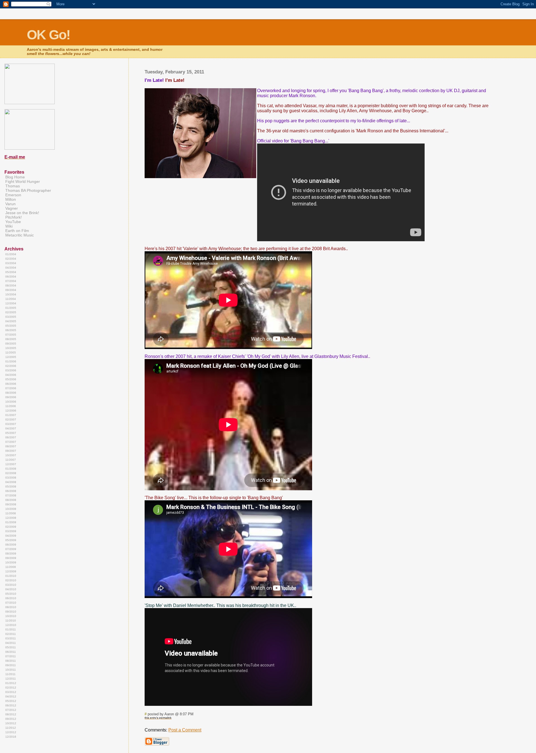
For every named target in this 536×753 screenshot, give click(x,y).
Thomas (12, 186)
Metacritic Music (19, 235)
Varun (10, 204)
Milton (10, 199)
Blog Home (15, 177)
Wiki (9, 226)
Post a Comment (184, 730)
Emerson (13, 195)
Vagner (11, 208)
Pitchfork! (13, 217)
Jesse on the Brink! (22, 213)
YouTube (13, 221)
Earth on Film (17, 230)
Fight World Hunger (22, 181)
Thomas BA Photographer (28, 190)
